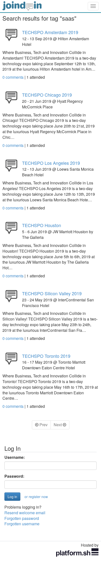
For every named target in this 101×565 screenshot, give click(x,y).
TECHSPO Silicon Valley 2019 (52, 293)
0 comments (13, 77)
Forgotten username (21, 523)
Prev (43, 424)
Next (58, 424)
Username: (14, 457)
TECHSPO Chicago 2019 (47, 94)
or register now (36, 496)
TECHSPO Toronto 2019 (46, 356)
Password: (14, 476)
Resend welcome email (24, 512)
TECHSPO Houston (41, 225)
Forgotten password (21, 518)
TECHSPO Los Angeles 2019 (51, 163)
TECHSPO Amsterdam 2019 (50, 32)
